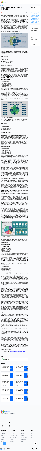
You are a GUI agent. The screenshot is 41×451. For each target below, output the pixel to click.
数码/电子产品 (23, 439)
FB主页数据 (3, 433)
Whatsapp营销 (12, 433)
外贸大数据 (3, 437)
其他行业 (22, 441)
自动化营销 (12, 439)
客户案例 (32, 433)
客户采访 (32, 437)
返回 (2, 5)
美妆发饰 (22, 433)
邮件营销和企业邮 (13, 437)
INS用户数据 (3, 435)
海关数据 (2, 441)
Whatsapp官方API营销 (14, 435)
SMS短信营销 (12, 441)
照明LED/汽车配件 (24, 437)
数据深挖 (2, 439)
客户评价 (32, 435)
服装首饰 (22, 435)
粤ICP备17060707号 (3, 449)
